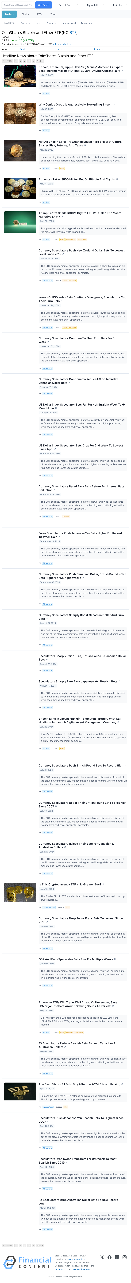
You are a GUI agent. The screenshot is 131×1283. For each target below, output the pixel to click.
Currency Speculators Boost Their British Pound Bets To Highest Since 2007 (83, 804)
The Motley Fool (49, 907)
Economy (66, 516)
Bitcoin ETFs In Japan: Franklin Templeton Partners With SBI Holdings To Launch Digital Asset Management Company (80, 720)
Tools (53, 14)
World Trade (82, 239)
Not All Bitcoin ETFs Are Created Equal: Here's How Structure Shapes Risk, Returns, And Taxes (80, 143)
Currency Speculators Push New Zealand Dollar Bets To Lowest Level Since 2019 (82, 252)
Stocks (25, 14)
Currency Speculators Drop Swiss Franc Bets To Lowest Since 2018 (81, 920)
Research (98, 49)
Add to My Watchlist (62, 44)
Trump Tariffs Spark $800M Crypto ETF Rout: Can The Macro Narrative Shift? (80, 214)
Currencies (52, 23)
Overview (26, 23)
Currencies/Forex (69, 280)
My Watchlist (93, 5)
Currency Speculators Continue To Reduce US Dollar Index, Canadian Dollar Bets (79, 380)
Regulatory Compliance (74, 1032)
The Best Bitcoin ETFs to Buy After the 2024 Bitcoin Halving (81, 1084)
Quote (22, 49)
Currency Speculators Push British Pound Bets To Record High (82, 765)
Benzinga (46, 93)
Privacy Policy (61, 1269)
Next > (40, 60)
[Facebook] (109, 1262)
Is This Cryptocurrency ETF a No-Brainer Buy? (71, 884)
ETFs (39, 14)
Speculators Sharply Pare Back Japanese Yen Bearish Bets (79, 681)
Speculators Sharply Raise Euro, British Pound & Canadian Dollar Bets (82, 657)
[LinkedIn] (117, 1262)
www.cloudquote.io (76, 1259)
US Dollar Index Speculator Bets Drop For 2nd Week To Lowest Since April (81, 447)
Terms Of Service (81, 1269)
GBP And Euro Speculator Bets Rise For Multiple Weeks (77, 959)
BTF (73, 32)
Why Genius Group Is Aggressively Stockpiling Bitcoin (77, 104)
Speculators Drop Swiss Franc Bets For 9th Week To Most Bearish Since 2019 (78, 1160)
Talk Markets (47, 280)
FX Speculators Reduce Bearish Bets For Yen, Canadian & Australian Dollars (77, 1045)
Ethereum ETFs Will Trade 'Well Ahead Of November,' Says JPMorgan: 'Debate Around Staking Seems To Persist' (78, 1004)
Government (71, 239)
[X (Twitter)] (102, 1262)
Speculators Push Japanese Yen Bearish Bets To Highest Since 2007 (81, 1119)
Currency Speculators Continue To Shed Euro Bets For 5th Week (78, 340)
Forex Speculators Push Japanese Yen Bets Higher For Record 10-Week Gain (80, 535)
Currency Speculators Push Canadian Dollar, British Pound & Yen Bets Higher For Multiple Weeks (82, 575)
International (69, 23)
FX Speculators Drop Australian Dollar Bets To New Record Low (78, 1201)
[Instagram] (124, 1262)
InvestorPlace (48, 1107)
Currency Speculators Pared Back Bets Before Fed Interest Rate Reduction (81, 488)
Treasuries (86, 23)
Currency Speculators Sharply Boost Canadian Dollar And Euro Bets (81, 616)
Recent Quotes (66, 5)
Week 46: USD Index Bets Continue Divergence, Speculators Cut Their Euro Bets (82, 299)
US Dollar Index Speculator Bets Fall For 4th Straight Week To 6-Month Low (82, 406)
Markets (9, 14)
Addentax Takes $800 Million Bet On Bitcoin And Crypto (78, 179)
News (39, 23)
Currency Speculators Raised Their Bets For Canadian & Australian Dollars (76, 845)
